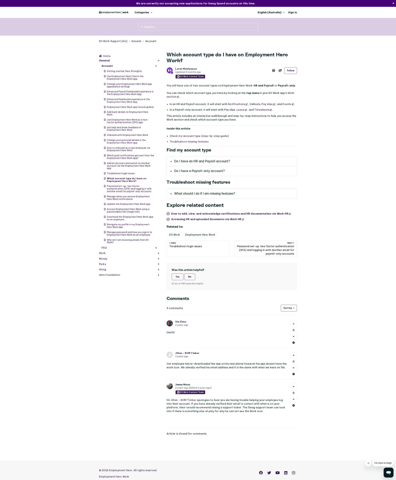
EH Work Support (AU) (113, 41)
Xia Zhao (180, 321)
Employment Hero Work (200, 234)
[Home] (113, 12)
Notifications (236, 104)
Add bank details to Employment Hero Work (127, 113)
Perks (102, 264)
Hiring (102, 269)
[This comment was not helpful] (293, 336)
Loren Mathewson (186, 68)
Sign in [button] (292, 12)
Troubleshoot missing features (189, 141)
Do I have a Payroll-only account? (199, 171)
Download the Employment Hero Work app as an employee (130, 218)
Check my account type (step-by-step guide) (199, 136)
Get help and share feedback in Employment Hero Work (124, 128)
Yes (178, 276)
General (136, 41)
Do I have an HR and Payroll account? (202, 161)
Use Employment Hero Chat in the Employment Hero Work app (125, 77)
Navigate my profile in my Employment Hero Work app (128, 225)
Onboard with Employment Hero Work (127, 135)
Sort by (287, 308)
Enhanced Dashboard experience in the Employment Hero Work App (128, 100)
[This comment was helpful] (293, 323)
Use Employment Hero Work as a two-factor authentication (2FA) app (127, 121)
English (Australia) (270, 12)
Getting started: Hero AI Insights (124, 71)
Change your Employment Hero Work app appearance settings (129, 85)
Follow (290, 70)
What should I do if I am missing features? (204, 193)
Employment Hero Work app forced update (130, 107)
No (189, 276)
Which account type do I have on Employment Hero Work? (126, 180)
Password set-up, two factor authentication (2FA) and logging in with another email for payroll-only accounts (129, 189)
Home (107, 56)
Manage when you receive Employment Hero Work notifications (128, 197)
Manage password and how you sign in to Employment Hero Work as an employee (129, 233)
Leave (240, 109)
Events (287, 104)
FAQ (104, 247)
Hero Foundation (109, 274)
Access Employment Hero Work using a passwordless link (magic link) (128, 210)
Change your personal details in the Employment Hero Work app (126, 141)
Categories (142, 12)
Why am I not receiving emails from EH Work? (127, 241)
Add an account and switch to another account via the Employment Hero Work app (128, 166)
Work (102, 253)
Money (103, 258)
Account (150, 41)
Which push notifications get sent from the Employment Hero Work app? (130, 156)
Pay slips (267, 104)
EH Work (174, 234)
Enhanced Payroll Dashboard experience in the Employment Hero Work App (130, 93)
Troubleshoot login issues (121, 173)
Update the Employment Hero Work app (128, 204)
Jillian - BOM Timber (187, 353)
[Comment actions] (293, 342)
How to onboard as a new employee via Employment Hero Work (128, 149)
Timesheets (261, 109)
